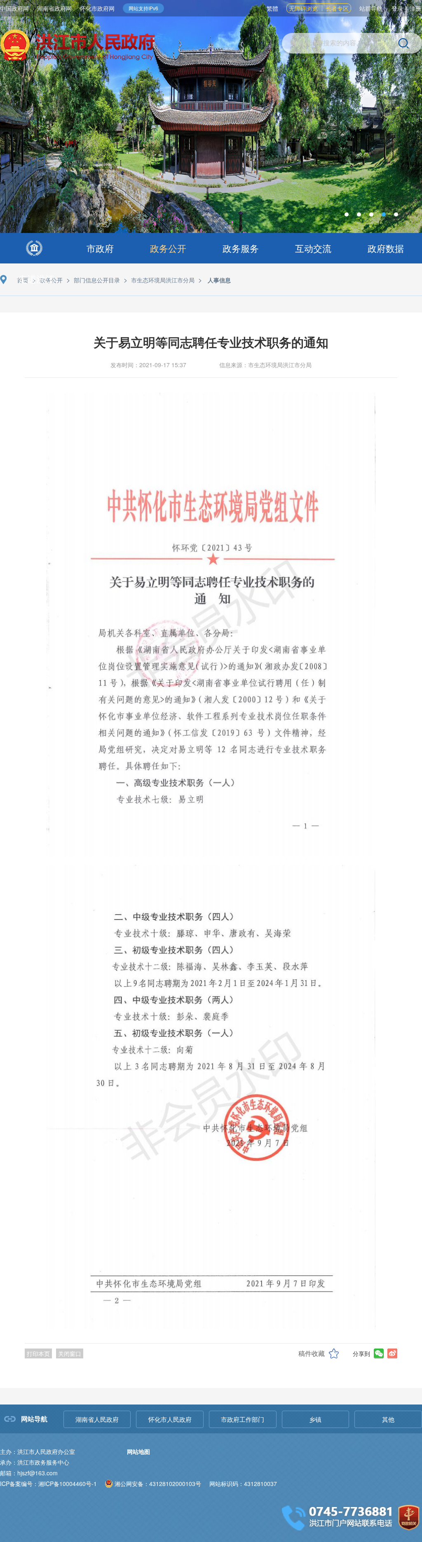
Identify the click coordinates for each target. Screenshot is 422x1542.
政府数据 (386, 248)
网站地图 (138, 1451)
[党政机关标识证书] (408, 1516)
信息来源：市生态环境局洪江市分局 (265, 365)
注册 (415, 8)
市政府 (100, 248)
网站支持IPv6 (143, 8)
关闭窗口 (69, 1353)
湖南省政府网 (54, 8)
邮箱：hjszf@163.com (29, 1473)
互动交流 (313, 248)
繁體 (272, 8)
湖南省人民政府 (97, 1419)
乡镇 (315, 1419)
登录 (397, 8)
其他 (388, 1419)
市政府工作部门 (242, 1419)
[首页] (34, 248)
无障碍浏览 (303, 8)
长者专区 (337, 8)
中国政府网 (14, 8)
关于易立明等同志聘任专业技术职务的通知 (211, 342)
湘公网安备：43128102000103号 (158, 1483)
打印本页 (38, 1353)
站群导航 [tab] (370, 8)
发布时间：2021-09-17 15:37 (148, 365)
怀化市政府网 (97, 8)
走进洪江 (36, 278)
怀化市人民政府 (170, 1419)
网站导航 (34, 1418)
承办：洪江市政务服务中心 (34, 1462)
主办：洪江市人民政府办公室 (37, 1451)
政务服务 (241, 248)
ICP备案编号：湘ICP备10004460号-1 (48, 1483)
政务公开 (168, 248)
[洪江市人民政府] (77, 46)
